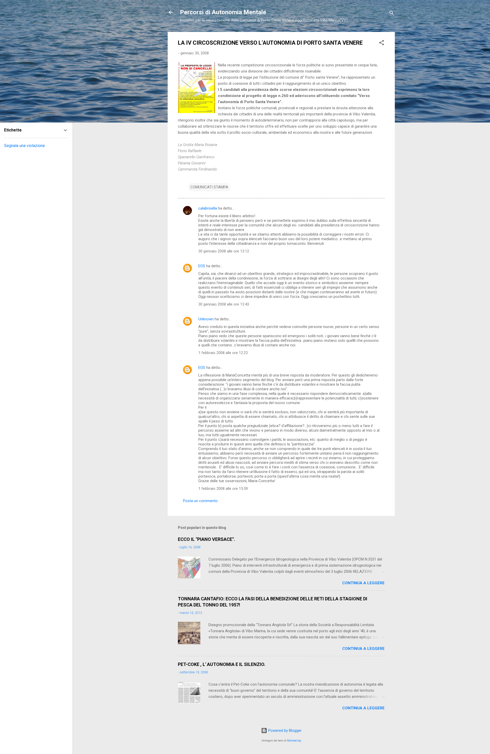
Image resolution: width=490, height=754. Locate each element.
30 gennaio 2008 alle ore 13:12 (223, 251)
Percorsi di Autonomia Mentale (223, 12)
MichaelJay (294, 740)
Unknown (206, 319)
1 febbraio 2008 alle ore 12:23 (223, 352)
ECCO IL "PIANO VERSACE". (206, 539)
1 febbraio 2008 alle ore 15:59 (223, 488)
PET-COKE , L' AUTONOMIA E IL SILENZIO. (221, 664)
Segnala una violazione (24, 145)
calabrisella (207, 208)
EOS (201, 266)
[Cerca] (392, 14)
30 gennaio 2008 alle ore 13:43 (223, 304)
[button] (381, 43)
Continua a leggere (363, 583)
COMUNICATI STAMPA (209, 187)
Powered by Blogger (284, 730)
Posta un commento (200, 500)
